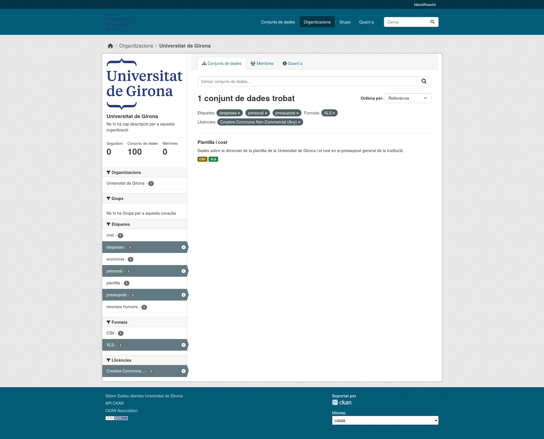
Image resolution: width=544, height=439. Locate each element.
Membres (265, 63)
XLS (213, 159)
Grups (344, 22)
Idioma (338, 412)
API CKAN (114, 403)
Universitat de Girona (185, 45)
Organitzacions (317, 22)
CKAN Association (121, 410)
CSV (202, 159)
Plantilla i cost (212, 142)
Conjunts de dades (278, 22)
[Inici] (110, 45)
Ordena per (371, 98)
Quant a (366, 22)
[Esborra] (239, 113)
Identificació (425, 4)
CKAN (341, 402)
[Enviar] (432, 22)
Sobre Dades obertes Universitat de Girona (144, 395)
